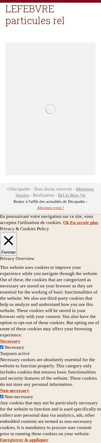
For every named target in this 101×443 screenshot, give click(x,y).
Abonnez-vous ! (50, 208)
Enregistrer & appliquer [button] (24, 439)
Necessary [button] (10, 341)
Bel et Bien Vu (71, 195)
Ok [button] (66, 222)
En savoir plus (84, 222)
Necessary (14, 347)
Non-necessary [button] (14, 390)
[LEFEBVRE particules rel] (50, 108)
